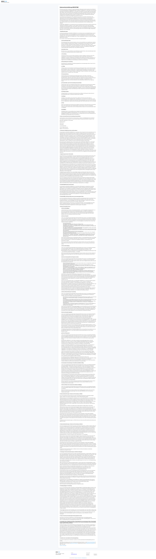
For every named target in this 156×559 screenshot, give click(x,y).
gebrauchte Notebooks (74, 543)
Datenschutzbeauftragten (91, 542)
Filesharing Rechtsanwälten (90, 543)
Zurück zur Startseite (63, 545)
